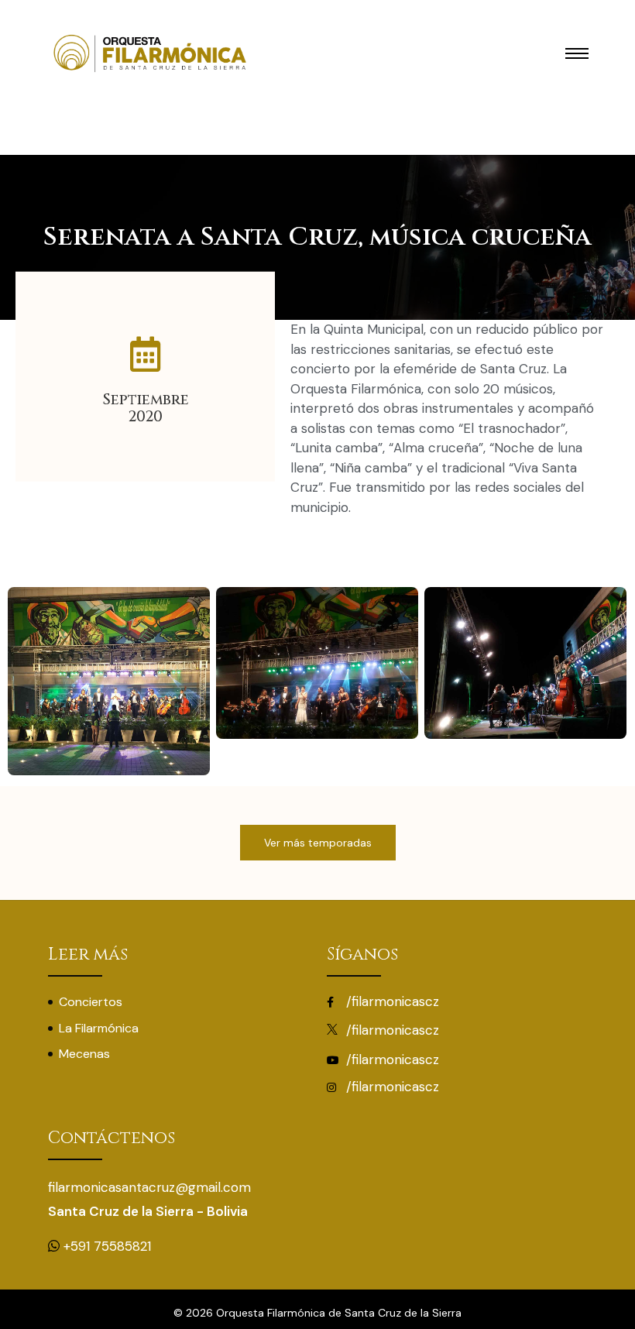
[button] (318, 842)
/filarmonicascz (390, 1001)
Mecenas (84, 1054)
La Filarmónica (99, 1028)
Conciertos (90, 1002)
